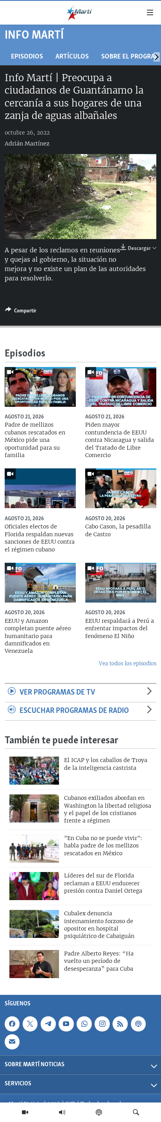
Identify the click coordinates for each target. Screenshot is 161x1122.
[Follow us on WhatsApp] (84, 1024)
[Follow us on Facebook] (12, 1024)
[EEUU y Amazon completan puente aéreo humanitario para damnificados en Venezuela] (40, 583)
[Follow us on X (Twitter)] (30, 1024)
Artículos (72, 56)
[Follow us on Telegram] (48, 1024)
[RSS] (120, 1024)
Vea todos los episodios (127, 663)
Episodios (27, 56)
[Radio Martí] (62, 1112)
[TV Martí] (25, 1112)
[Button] (20, 312)
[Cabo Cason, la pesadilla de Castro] (120, 488)
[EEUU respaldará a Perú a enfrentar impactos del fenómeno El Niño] (120, 583)
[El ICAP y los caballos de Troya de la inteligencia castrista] (34, 771)
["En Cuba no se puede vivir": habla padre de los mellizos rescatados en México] (34, 849)
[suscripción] (12, 1042)
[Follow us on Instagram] (102, 1024)
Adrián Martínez (27, 143)
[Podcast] (99, 1112)
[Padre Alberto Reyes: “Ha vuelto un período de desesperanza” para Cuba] (34, 964)
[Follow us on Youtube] (66, 1024)
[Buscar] (136, 1112)
